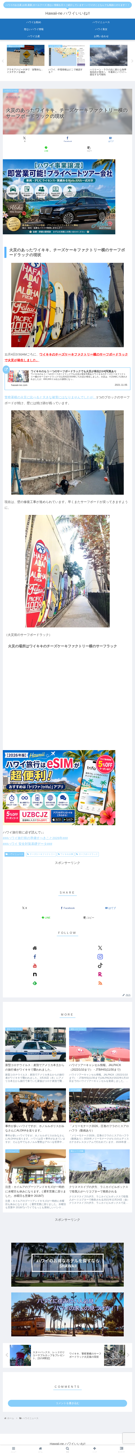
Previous (2, 61)
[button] (89, 149)
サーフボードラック (88, 854)
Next (132, 61)
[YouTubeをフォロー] (35, 965)
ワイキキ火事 (66, 854)
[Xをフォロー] (100, 947)
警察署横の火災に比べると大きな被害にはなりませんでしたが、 (50, 397)
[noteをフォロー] (35, 974)
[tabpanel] (25, 61)
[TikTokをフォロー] (100, 965)
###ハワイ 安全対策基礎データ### (27, 844)
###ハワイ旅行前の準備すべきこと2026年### (35, 838)
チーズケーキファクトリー (42, 854)
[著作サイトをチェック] (35, 947)
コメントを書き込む (67, 1403)
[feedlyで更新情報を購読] (35, 983)
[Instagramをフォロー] (100, 956)
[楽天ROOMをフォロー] (100, 974)
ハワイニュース (15, 854)
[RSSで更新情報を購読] (100, 983)
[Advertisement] (67, 873)
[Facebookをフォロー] (35, 956)
